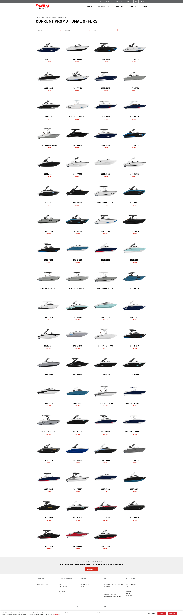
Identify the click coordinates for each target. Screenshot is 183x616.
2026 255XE (105, 231)
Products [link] (89, 6)
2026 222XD (77, 231)
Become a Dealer (85, 584)
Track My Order (130, 582)
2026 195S (134, 317)
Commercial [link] (132, 6)
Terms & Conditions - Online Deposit (114, 584)
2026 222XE (134, 202)
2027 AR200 (77, 174)
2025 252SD (105, 431)
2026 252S (49, 374)
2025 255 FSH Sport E (134, 403)
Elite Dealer (84, 586)
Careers (61, 584)
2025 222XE (48, 460)
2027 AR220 (48, 59)
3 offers (134, 205)
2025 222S (134, 489)
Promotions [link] (119, 6)
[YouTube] (104, 606)
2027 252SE (105, 88)
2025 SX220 (105, 489)
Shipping (128, 586)
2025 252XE (134, 460)
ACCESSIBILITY (107, 589)
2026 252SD (134, 346)
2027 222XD (77, 88)
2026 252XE (48, 231)
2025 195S (106, 460)
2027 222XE (134, 59)
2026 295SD (48, 317)
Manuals (39, 582)
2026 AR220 (134, 374)
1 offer (49, 61)
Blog (60, 589)
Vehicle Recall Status (42, 584)
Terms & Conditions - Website (112, 582)
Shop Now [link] (144, 6)
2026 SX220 (77, 260)
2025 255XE (77, 489)
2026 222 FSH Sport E (106, 288)
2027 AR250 (134, 88)
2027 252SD (105, 145)
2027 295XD (77, 145)
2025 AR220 (77, 431)
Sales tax (128, 591)
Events (99, 1)
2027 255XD (105, 59)
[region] (91, 613)
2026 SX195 (105, 317)
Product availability (131, 589)
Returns (128, 593)
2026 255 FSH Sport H (77, 288)
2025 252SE (48, 489)
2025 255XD (48, 517)
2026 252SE (48, 260)
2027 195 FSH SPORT (49, 145)
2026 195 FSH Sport (106, 346)
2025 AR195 (105, 517)
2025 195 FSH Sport (106, 403)
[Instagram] (95, 606)
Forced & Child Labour (110, 594)
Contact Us (62, 591)
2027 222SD (48, 88)
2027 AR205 (48, 174)
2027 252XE (134, 145)
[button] (136, 1)
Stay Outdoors (63, 586)
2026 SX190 (77, 346)
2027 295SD (105, 116)
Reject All (162, 613)
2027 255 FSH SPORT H (77, 116)
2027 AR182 (48, 202)
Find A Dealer (85, 582)
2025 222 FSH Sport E (49, 431)
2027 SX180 (105, 174)
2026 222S (134, 260)
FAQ (60, 593)
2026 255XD (134, 231)
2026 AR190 (48, 346)
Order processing (131, 584)
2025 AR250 (77, 460)
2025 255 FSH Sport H (134, 431)
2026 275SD (77, 374)
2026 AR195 (77, 317)
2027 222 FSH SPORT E (106, 202)
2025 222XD (134, 517)
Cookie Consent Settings (110, 592)
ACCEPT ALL (172, 613)
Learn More (90, 569)
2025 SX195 (77, 546)
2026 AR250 (105, 374)
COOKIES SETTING (151, 613)
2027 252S (49, 116)
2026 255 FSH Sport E (49, 288)
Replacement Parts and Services (112, 596)
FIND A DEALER (108, 1)
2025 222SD (105, 546)
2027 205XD (77, 202)
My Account (119, 1)
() (128, 1)
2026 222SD (105, 260)
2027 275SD (134, 116)
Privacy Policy (107, 586)
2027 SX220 (77, 59)
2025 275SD (48, 546)
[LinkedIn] (86, 606)
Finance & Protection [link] (104, 6)
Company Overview (64, 582)
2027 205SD (134, 174)
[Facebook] (78, 606)
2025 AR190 (77, 517)
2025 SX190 (48, 403)
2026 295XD (134, 288)
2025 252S (77, 403)
